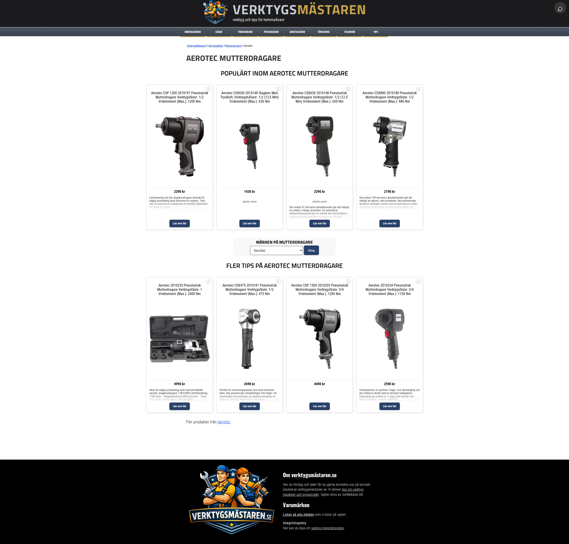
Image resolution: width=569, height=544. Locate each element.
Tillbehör (349, 32)
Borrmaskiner (193, 32)
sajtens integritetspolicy (327, 528)
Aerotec (224, 421)
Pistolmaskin (271, 32)
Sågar (218, 32)
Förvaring (323, 32)
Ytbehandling (245, 32)
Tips (376, 32)
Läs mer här (179, 223)
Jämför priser (249, 201)
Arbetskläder (297, 32)
